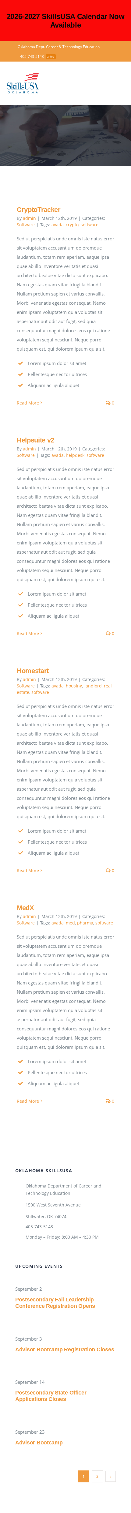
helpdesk (75, 455)
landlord (93, 686)
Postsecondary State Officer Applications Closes (51, 1396)
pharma (85, 923)
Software (26, 225)
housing (74, 686)
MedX (25, 908)
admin (29, 218)
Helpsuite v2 (35, 440)
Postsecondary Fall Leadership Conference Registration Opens (55, 1303)
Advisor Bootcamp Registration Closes (64, 1349)
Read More (28, 403)
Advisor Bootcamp (39, 1443)
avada (57, 225)
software (89, 225)
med (70, 923)
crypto (72, 225)
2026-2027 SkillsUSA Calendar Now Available (65, 20)
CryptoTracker (39, 209)
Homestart (33, 671)
